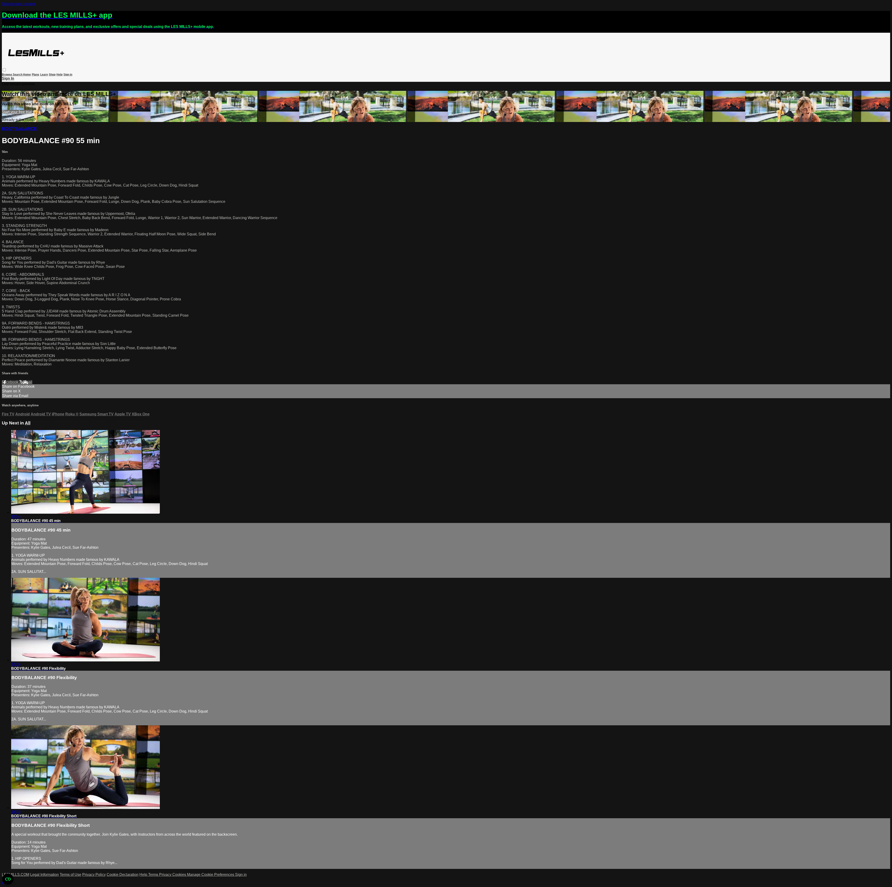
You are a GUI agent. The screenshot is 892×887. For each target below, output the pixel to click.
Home (27, 74)
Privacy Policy (94, 875)
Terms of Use (70, 875)
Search (18, 74)
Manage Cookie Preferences (211, 875)
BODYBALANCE (19, 128)
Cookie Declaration (122, 875)
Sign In (8, 78)
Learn (44, 74)
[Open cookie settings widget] (7, 879)
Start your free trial (17, 112)
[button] (4, 69)
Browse (7, 74)
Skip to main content (18, 4)
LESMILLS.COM (15, 875)
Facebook (10, 382)
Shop (52, 74)
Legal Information (44, 875)
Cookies (179, 875)
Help (59, 74)
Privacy (165, 875)
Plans (35, 74)
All (27, 423)
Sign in (67, 74)
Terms (153, 875)
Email (27, 382)
